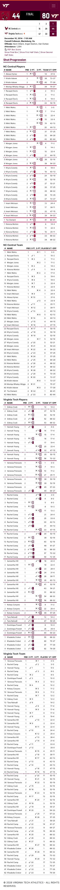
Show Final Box (11, 52)
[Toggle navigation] (54, 6)
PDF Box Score (14, 49)
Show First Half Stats (29, 52)
